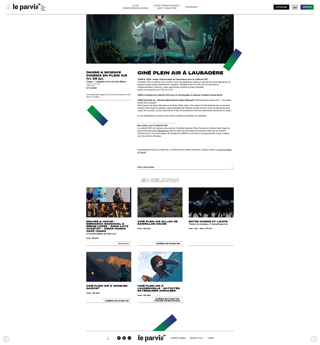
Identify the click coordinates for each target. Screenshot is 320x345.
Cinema (191, 7)
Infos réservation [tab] (146, 167)
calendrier (295, 7)
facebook (119, 338)
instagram (124, 338)
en (108, 339)
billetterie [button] (307, 7)
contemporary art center (167, 7)
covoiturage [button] (281, 7)
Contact (211, 338)
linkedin (129, 338)
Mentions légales (178, 338)
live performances (135, 7)
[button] (8, 7)
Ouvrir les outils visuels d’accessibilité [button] (6, 339)
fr (108, 337)
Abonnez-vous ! (197, 338)
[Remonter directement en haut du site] (314, 339)
